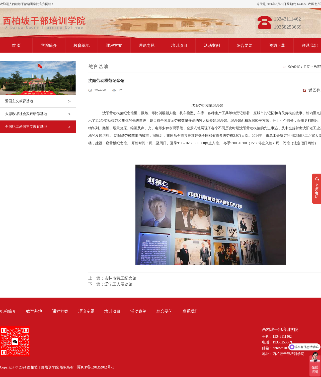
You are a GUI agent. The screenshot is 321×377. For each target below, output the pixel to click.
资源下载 (277, 45)
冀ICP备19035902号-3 (95, 367)
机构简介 (8, 311)
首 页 (16, 45)
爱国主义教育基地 (38, 101)
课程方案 (114, 45)
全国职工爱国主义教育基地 (38, 127)
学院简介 (49, 45)
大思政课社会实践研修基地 (38, 114)
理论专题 (147, 45)
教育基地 (81, 45)
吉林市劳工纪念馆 (120, 278)
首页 (307, 66)
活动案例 (212, 45)
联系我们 (191, 311)
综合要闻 (244, 45)
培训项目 (179, 45)
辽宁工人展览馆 (118, 284)
